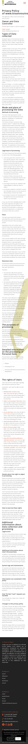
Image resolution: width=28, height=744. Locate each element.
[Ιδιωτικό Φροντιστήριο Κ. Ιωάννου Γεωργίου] (11, 3)
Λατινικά (4, 683)
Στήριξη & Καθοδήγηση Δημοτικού (9, 703)
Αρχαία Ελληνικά (5, 696)
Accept (18, 738)
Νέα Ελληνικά (5, 680)
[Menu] (24, 3)
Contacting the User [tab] (10, 366)
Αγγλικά (4, 673)
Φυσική (3, 678)
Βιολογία (4, 701)
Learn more (10, 738)
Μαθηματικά (5, 676)
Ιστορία (3, 698)
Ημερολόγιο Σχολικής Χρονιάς (11, 729)
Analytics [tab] (7, 363)
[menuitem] (24, 3)
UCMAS (3, 694)
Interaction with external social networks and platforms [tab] (15, 370)
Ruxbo (23, 741)
